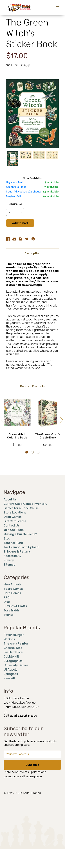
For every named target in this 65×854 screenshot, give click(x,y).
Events (8, 615)
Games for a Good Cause (21, 508)
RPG (7, 597)
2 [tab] (32, 452)
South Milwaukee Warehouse (24, 191)
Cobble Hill (11, 656)
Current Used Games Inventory (25, 504)
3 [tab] (38, 452)
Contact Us (11, 525)
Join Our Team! (14, 530)
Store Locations (15, 512)
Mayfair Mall (13, 196)
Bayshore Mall (14, 182)
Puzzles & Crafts (15, 606)
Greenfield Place (16, 186)
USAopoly (10, 669)
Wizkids (9, 639)
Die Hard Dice (13, 652)
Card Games (12, 593)
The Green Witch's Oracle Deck (47, 436)
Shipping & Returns (17, 551)
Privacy (9, 560)
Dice (7, 601)
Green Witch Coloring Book (17, 436)
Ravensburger (14, 635)
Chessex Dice (13, 648)
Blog (7, 538)
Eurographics (13, 661)
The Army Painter (16, 643)
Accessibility (12, 556)
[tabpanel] (17, 421)
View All (9, 678)
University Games (16, 665)
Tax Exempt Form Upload (21, 547)
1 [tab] (26, 452)
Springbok (11, 674)
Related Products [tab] (32, 386)
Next (61, 419)
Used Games (12, 517)
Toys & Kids (11, 610)
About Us (10, 499)
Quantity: (15, 204)
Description (32, 253)
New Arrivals (12, 584)
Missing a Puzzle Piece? (20, 534)
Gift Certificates (15, 521)
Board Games (13, 588)
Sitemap (9, 564)
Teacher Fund (13, 543)
